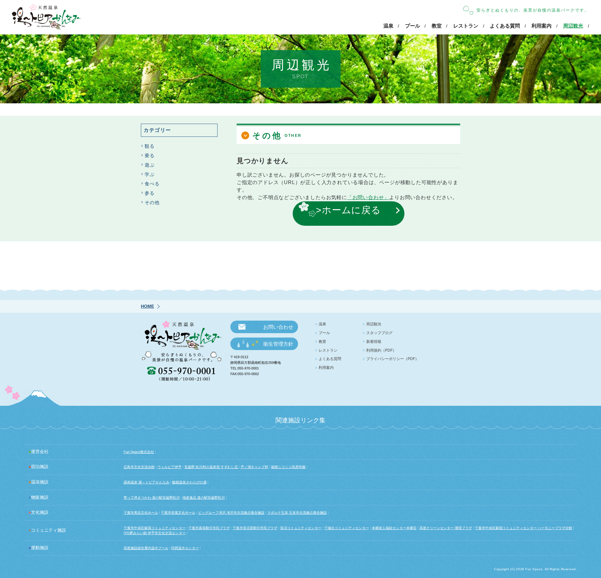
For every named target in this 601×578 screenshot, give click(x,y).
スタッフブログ (379, 333)
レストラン (465, 25)
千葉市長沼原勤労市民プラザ (255, 528)
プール (412, 25)
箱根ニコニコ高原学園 (288, 467)
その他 (152, 202)
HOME (147, 306)
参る (150, 193)
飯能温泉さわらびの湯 (189, 482)
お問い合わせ (278, 327)
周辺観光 (573, 25)
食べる (152, 183)
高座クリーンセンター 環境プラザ (445, 528)
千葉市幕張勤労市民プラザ (209, 528)
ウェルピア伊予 (169, 467)
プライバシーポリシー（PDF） (392, 359)
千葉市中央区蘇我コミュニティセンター (155, 528)
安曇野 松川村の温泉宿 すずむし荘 (211, 467)
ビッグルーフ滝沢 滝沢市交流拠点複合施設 (231, 512)
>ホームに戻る (348, 209)
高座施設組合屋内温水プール (146, 548)
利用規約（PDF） (381, 350)
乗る (150, 155)
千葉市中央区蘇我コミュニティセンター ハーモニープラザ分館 (523, 528)
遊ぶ (150, 165)
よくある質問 (505, 25)
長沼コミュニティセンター (300, 528)
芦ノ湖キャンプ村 (254, 467)
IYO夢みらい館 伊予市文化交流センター (155, 533)
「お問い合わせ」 (368, 197)
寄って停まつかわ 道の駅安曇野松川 (152, 497)
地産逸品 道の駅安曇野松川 (203, 497)
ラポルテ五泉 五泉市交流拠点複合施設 (297, 512)
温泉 (388, 25)
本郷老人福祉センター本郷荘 (394, 528)
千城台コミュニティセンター (346, 528)
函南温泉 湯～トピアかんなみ (146, 482)
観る (150, 146)
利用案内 (542, 25)
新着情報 (373, 341)
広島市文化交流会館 (139, 467)
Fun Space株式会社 (139, 452)
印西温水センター (185, 548)
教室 (437, 25)
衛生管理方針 (278, 344)
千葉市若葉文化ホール (178, 512)
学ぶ (150, 174)
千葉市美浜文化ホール (141, 512)
